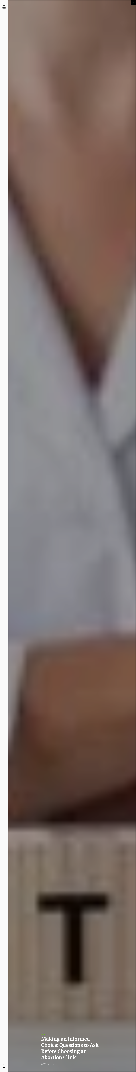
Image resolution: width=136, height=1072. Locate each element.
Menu (4, 536)
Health (43, 1034)
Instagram (4, 1061)
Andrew (43, 1063)
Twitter (4, 1064)
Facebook (4, 1058)
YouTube (4, 1067)
